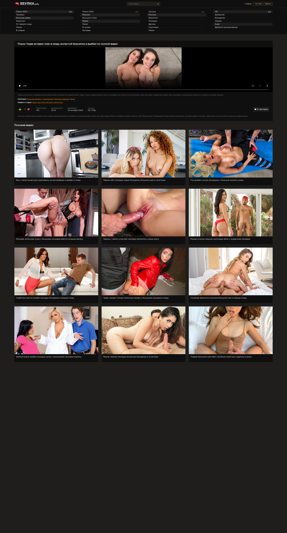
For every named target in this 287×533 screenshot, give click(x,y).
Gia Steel (49, 102)
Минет (72, 99)
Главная (248, 4)
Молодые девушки (61, 99)
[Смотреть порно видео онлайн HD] (34, 4)
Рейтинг (268, 4)
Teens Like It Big (38, 102)
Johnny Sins (58, 102)
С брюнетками (48, 99)
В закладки (261, 109)
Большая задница (34, 99)
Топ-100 (258, 4)
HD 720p (92, 110)
